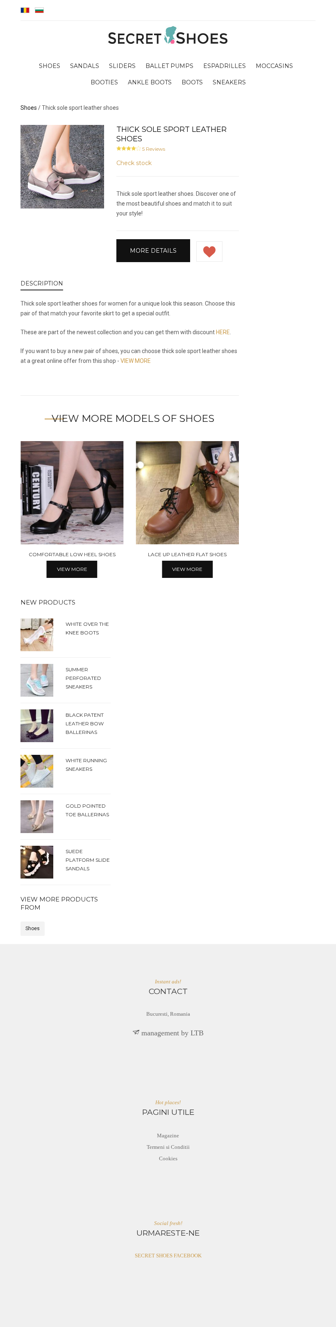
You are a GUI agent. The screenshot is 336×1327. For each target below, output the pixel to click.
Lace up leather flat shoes (187, 554)
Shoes (32, 928)
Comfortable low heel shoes (72, 554)
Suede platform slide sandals (88, 860)
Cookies (168, 1158)
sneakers (229, 82)
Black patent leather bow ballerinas (85, 723)
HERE (223, 332)
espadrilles (224, 66)
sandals (84, 66)
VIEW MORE (135, 361)
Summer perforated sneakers (83, 678)
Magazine (168, 1135)
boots (192, 82)
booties (104, 82)
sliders (122, 66)
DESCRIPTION (41, 283)
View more (72, 569)
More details (153, 250)
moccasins (274, 66)
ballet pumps (169, 66)
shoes (49, 66)
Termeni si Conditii (168, 1147)
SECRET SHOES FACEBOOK (168, 1255)
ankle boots (150, 82)
